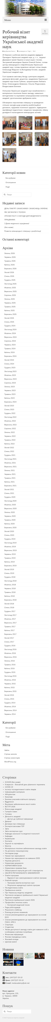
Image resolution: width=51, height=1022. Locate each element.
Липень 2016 (9, 661)
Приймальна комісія (13, 890)
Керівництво (10, 839)
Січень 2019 (9, 573)
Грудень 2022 (9, 413)
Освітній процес (11, 880)
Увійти (6, 750)
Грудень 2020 (9, 497)
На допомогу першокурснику (16, 851)
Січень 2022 (9, 451)
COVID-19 (9, 787)
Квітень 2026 (9, 265)
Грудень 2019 (9, 539)
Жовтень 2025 (10, 288)
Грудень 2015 (9, 672)
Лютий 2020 (9, 531)
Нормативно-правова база (15, 868)
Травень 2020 (9, 520)
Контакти (8, 841)
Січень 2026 (9, 276)
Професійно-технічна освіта (16, 902)
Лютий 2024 (9, 360)
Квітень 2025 (9, 310)
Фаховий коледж (11, 939)
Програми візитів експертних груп (21, 883)
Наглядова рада (11, 853)
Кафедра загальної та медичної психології (22, 834)
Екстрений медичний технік (18, 905)
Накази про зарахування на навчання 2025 (22, 858)
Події (29, 51)
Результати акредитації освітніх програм (23, 885)
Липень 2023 (9, 387)
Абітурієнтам (10, 794)
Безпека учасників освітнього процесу (20, 799)
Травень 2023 (9, 394)
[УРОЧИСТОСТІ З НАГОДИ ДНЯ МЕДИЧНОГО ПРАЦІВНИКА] (18, 956)
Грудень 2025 (9, 280)
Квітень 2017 (9, 630)
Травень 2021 (9, 478)
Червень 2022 (10, 436)
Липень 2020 (9, 512)
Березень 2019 (10, 566)
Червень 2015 (10, 684)
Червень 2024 (10, 345)
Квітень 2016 (9, 668)
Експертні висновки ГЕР (14, 826)
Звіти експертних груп (14, 831)
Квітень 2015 (9, 687)
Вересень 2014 (10, 710)
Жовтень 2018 (10, 585)
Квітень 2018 (9, 596)
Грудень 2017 (9, 611)
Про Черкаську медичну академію (18, 893)
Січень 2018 (9, 607)
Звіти (7, 829)
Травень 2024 (9, 349)
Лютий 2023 (9, 406)
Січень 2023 (9, 409)
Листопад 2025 (10, 284)
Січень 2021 (9, 493)
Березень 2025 (10, 314)
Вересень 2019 (10, 550)
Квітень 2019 (9, 562)
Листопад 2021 (10, 459)
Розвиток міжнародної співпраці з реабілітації (22, 231)
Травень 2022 (9, 440)
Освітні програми (12, 875)
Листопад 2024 (10, 329)
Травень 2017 (9, 627)
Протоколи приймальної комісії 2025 (20, 900)
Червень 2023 (10, 390)
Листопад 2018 (10, 581)
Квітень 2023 (9, 398)
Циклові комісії (11, 942)
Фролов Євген (10, 51)
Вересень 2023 (10, 379)
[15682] (39, 956)
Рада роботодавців (12, 907)
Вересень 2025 (10, 291)
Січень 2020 (9, 535)
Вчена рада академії (13, 809)
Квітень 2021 (9, 482)
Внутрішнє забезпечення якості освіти (20, 804)
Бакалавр (9, 797)
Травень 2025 (9, 307)
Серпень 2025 (10, 295)
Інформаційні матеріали (15, 792)
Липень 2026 (9, 253)
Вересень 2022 (10, 425)
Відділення (9, 802)
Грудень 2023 (9, 368)
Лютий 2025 (9, 318)
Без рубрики (10, 178)
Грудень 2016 (9, 646)
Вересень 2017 (10, 623)
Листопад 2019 (10, 543)
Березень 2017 (10, 634)
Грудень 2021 (9, 455)
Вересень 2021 (10, 467)
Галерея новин (11, 812)
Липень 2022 (9, 432)
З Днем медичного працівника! (16, 223)
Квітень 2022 (9, 444)
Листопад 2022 (10, 417)
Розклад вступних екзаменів (16, 912)
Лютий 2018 (9, 604)
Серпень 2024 (10, 341)
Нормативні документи (14, 863)
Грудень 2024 (9, 326)
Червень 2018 (10, 588)
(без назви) (8, 227)
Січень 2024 (9, 364)
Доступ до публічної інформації (20, 819)
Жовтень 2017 (10, 619)
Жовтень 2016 (10, 653)
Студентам (9, 927)
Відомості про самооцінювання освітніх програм (27, 878)
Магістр (8, 846)
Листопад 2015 (10, 676)
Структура (9, 925)
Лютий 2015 (9, 695)
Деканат (8, 821)
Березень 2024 (10, 356)
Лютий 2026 (9, 272)
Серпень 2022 (10, 428)
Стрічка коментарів (12, 758)
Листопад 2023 (10, 371)
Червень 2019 (10, 554)
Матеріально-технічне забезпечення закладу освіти (26, 848)
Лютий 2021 (9, 489)
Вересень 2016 (10, 657)
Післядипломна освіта (14, 888)
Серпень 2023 (10, 383)
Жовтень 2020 (10, 505)
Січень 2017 (9, 642)
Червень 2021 (10, 474)
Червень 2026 (10, 257)
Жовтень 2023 (10, 375)
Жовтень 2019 (10, 547)
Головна (8, 814)
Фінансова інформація (14, 934)
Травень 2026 (9, 261)
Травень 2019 (9, 558)
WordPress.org (10, 762)
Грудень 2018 (9, 577)
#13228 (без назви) (12, 782)
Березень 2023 (10, 402)
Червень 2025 (10, 303)
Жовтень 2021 (10, 463)
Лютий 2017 (9, 638)
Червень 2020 (10, 516)
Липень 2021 (9, 470)
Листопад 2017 (10, 615)
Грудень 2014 (9, 703)
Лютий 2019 (9, 569)
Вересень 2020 (10, 508)
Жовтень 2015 (10, 680)
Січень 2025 (9, 322)
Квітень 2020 (9, 524)
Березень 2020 (10, 528)
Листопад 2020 (10, 501)
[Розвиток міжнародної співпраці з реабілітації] (7, 963)
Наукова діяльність (12, 861)
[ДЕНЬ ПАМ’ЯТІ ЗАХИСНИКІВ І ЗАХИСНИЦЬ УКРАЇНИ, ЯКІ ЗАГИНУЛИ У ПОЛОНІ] (7, 956)
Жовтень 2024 (10, 333)
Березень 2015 (10, 691)
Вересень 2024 (10, 337)
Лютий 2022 (9, 448)
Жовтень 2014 (10, 707)
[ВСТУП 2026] (18, 963)
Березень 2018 (10, 600)
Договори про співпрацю (15, 824)
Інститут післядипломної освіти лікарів (20, 789)
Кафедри (8, 836)
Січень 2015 (9, 699)
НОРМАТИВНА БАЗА (13, 866)
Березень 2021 (10, 486)
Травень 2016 (9, 665)
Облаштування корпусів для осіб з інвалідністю (24, 871)
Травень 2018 (9, 592)
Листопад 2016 (10, 649)
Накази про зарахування (15, 856)
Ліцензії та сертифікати (14, 843)
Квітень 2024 (9, 352)
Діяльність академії (12, 816)
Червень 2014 (10, 714)
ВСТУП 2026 (10, 807)
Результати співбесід (13, 910)
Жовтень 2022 (10, 421)
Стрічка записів (10, 754)
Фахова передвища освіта (15, 937)
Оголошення (11, 182)
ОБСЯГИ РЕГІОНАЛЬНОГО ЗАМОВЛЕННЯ (22, 873)
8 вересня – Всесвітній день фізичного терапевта (25, 785)
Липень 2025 (9, 299)
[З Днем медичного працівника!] (29, 956)
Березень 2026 (10, 269)
